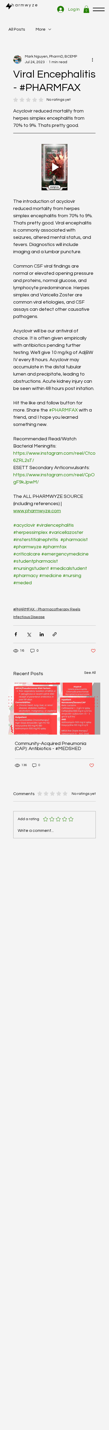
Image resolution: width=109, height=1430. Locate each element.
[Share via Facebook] (15, 634)
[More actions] (92, 59)
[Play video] (54, 167)
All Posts (16, 29)
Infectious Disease (29, 617)
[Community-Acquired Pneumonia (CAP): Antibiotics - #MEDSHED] (54, 709)
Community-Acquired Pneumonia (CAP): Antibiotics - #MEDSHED (50, 746)
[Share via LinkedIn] (41, 634)
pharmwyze (23, 5)
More (41, 29)
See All (90, 673)
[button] (86, 9)
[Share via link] (54, 634)
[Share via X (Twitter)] (28, 634)
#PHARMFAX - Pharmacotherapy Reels (46, 609)
